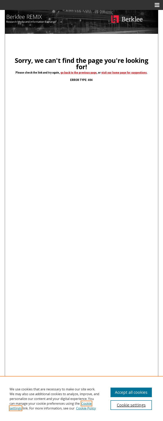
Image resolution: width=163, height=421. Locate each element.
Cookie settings (131, 405)
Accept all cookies (131, 392)
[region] (81, 398)
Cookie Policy (86, 408)
